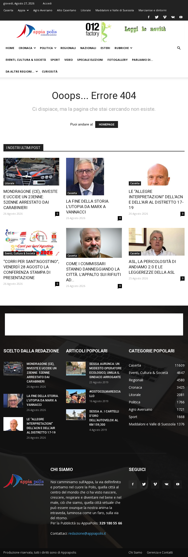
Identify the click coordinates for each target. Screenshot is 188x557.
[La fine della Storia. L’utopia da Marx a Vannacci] (94, 176)
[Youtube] (181, 17)
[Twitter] (156, 17)
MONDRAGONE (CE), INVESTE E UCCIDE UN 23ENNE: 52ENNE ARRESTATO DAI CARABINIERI (42, 372)
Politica (46, 48)
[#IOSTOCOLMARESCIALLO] (76, 396)
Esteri (105, 48)
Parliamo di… (142, 60)
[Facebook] (148, 17)
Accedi (47, 3)
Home (10, 48)
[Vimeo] (164, 17)
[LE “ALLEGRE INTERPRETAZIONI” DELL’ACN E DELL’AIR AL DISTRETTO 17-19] (157, 172)
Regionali (68, 48)
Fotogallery (117, 60)
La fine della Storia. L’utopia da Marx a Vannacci (87, 206)
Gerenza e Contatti (160, 552)
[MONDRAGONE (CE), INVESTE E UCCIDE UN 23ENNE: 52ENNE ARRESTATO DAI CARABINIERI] (31, 172)
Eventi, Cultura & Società (26, 60)
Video (68, 60)
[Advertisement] (94, 324)
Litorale (86, 10)
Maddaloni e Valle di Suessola (114, 10)
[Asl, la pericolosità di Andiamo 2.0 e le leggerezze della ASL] (157, 242)
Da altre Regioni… (20, 71)
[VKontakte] (172, 17)
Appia (21, 10)
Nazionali (88, 48)
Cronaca (25, 48)
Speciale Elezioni (90, 60)
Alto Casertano (66, 10)
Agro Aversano (42, 10)
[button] (179, 48)
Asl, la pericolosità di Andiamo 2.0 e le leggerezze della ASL (152, 267)
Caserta (8, 10)
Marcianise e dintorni (152, 10)
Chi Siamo (135, 552)
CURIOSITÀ (50, 71)
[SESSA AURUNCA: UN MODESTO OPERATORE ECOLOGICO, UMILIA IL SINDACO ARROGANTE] (76, 368)
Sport (55, 60)
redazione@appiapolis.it (87, 533)
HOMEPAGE (106, 124)
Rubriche (122, 48)
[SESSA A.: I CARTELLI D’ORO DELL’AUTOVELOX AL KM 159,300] (76, 414)
